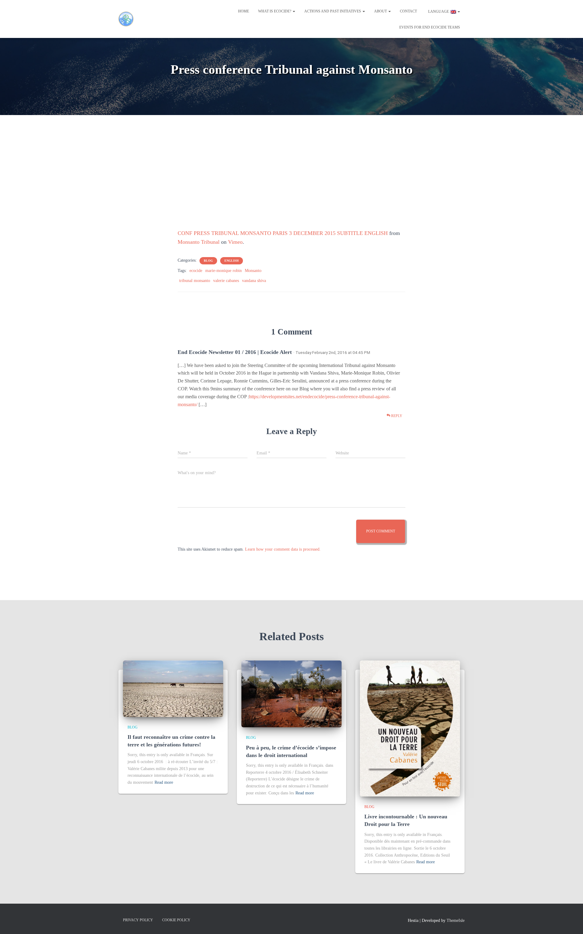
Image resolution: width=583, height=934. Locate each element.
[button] (293, 11)
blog (208, 260)
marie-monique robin (223, 270)
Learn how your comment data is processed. (283, 549)
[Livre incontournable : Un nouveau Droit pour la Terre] (410, 728)
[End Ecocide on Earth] (136, 19)
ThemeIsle (456, 920)
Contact (408, 11)
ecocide (195, 270)
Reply (396, 416)
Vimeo (235, 242)
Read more (164, 782)
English (231, 260)
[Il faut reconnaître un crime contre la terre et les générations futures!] (173, 688)
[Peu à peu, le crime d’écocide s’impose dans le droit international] (291, 693)
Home (243, 11)
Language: (439, 11)
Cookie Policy (176, 920)
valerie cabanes (226, 280)
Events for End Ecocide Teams (429, 27)
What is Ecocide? (275, 11)
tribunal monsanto (194, 280)
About (381, 11)
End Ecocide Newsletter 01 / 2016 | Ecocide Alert (235, 352)
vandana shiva (254, 280)
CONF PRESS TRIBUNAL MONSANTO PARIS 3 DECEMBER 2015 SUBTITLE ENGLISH (283, 233)
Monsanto (253, 270)
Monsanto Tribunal (199, 242)
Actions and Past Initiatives (333, 11)
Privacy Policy (138, 920)
